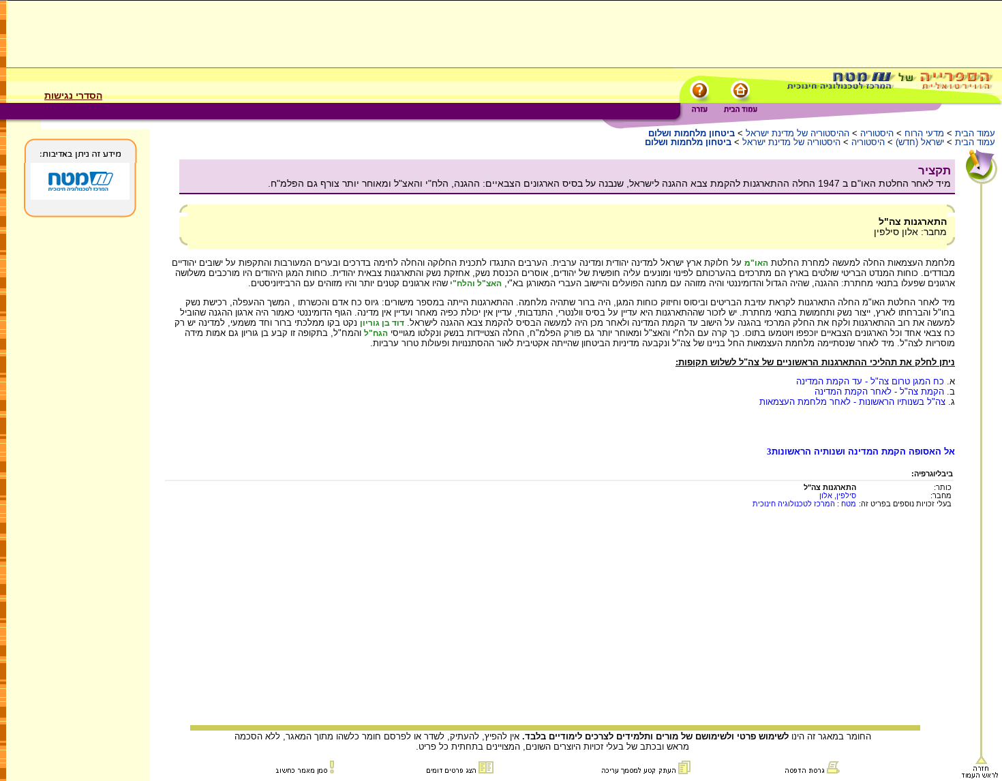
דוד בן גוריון (382, 323)
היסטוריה (877, 133)
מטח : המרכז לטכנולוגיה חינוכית (804, 504)
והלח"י (461, 283)
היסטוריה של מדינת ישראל (791, 142)
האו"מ (756, 263)
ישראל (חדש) (920, 142)
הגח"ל (376, 333)
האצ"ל (488, 283)
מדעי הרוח (924, 133)
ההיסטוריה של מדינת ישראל (797, 133)
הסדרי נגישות (73, 95)
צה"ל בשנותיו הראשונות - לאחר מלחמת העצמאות (852, 402)
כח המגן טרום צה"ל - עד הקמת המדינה (870, 381)
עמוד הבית (975, 133)
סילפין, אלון (837, 495)
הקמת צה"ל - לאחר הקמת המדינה (879, 391)
